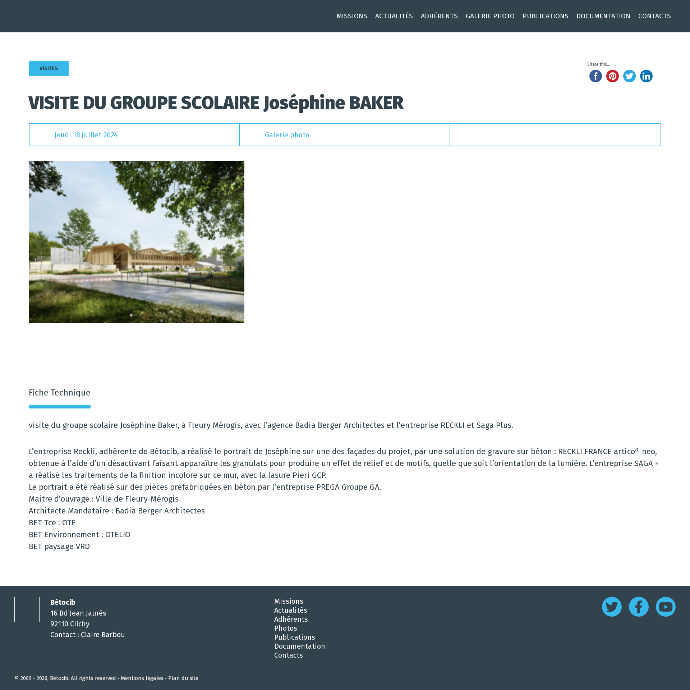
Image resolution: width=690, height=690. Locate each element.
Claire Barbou (103, 634)
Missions (351, 16)
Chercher (678, 16)
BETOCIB (70, 16)
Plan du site (183, 678)
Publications (546, 16)
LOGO (27, 609)
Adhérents (439, 16)
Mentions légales (142, 678)
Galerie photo (287, 135)
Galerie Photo (490, 16)
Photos (285, 628)
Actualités (394, 16)
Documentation (603, 16)
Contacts (654, 16)
